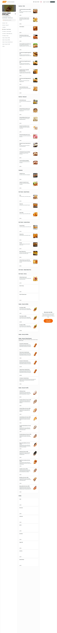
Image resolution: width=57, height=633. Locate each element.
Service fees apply (4, 17)
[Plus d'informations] (15, 14)
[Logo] (4, 2)
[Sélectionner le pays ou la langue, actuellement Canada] (41, 2)
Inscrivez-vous (52, 1)
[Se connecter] (44, 2)
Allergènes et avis (10, 17)
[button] (9, 23)
